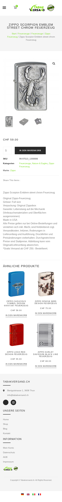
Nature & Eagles (40, 163)
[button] (4, 7)
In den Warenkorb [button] (16, 315)
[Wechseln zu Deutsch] (22, 494)
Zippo (13, 170)
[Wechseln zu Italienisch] (34, 494)
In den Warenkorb (30, 150)
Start (14, 33)
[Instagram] (13, 402)
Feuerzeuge (24, 33)
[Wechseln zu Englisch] (28, 494)
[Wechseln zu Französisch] (39, 494)
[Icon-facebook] (5, 402)
